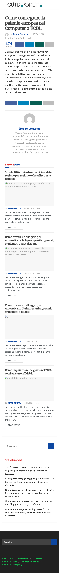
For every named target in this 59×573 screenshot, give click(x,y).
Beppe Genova (20, 34)
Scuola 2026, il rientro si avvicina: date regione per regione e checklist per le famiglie (28, 176)
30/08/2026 (28, 208)
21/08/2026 (28, 341)
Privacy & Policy (30, 562)
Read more (14, 227)
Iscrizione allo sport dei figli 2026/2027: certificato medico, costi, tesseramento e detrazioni (28, 512)
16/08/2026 (28, 403)
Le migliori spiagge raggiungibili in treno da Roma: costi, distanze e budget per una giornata (29, 481)
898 (38, 208)
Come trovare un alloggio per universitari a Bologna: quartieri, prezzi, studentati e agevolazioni (29, 240)
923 (37, 341)
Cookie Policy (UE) (12, 565)
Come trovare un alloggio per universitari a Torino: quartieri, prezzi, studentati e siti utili (28, 309)
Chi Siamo (7, 559)
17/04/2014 (38, 34)
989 (37, 403)
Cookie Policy (9, 562)
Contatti (37, 559)
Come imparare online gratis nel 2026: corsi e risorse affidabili (28, 371)
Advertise (23, 559)
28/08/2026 (28, 273)
